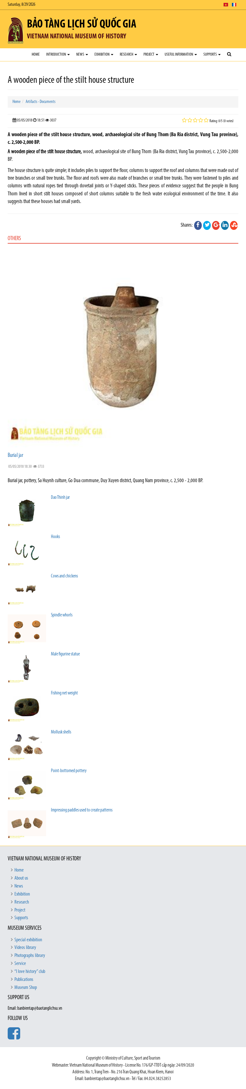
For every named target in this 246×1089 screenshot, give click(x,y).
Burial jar (15, 455)
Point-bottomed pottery (68, 771)
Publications (23, 979)
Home (36, 54)
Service (20, 963)
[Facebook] (198, 225)
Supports (210, 54)
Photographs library (29, 955)
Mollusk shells (61, 732)
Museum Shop (25, 987)
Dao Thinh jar (60, 497)
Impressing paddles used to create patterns (81, 810)
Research (127, 54)
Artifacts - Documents (40, 101)
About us (21, 878)
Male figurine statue (65, 654)
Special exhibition (28, 940)
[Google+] (216, 225)
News (80, 54)
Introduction (56, 54)
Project (149, 54)
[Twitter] (207, 225)
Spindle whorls (61, 615)
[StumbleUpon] (234, 225)
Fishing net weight (64, 693)
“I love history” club (29, 971)
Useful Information (179, 54)
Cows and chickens (64, 576)
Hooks (55, 537)
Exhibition (102, 54)
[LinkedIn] (225, 225)
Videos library (25, 947)
